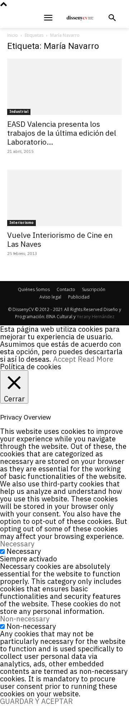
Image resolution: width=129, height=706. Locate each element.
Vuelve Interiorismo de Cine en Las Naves (60, 239)
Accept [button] (64, 359)
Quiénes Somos (34, 289)
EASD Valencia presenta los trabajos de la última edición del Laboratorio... (61, 133)
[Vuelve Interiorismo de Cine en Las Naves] (64, 198)
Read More (95, 359)
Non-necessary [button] (24, 619)
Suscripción (93, 289)
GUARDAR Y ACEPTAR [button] (36, 701)
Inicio (12, 35)
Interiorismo (21, 222)
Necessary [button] (17, 544)
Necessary (23, 551)
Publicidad (79, 297)
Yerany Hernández (95, 317)
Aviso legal (50, 297)
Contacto (66, 289)
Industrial (18, 111)
